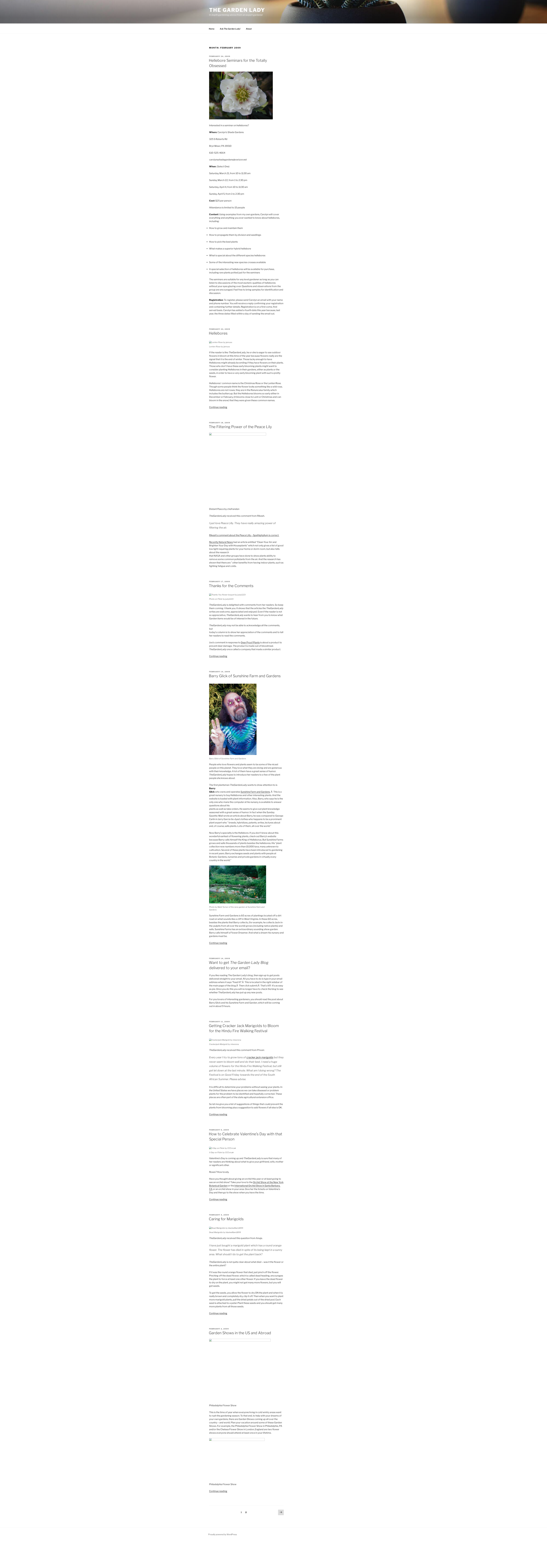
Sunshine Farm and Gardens (255, 791)
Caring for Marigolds (226, 1219)
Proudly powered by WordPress (222, 1534)
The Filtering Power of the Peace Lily (240, 427)
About (249, 29)
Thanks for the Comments (231, 586)
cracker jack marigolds (259, 1057)
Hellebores (218, 333)
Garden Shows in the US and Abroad (240, 1333)
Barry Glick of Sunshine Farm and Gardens (245, 676)
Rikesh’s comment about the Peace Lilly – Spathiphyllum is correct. (244, 535)
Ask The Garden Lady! (230, 29)
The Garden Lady (237, 10)
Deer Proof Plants (250, 642)
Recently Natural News (221, 542)
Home (211, 29)
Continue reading (218, 407)
